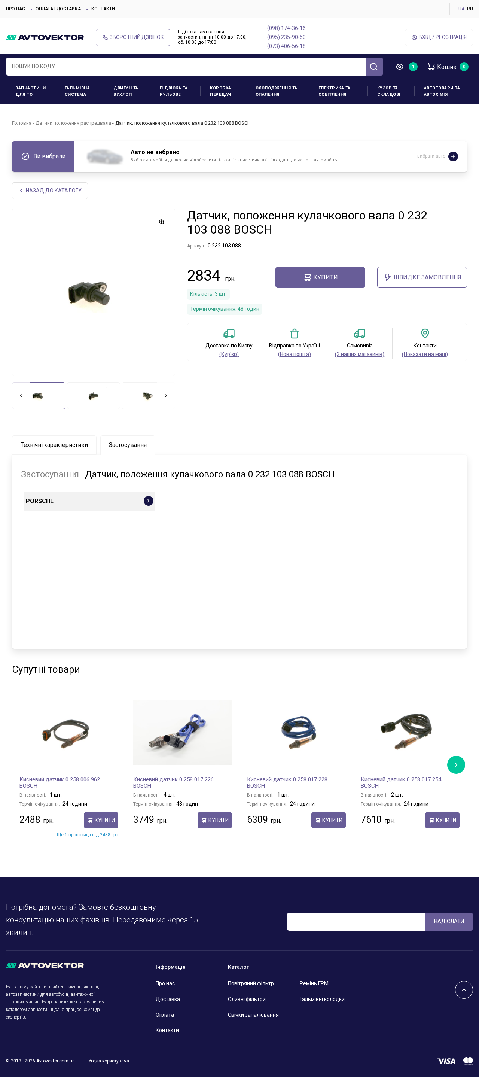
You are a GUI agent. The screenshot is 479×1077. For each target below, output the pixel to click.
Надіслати (449, 921)
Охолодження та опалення (277, 91)
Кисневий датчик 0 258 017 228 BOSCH (287, 783)
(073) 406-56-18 (286, 46)
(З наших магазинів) (359, 354)
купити (325, 277)
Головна (21, 123)
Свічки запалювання (253, 1015)
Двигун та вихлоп (125, 91)
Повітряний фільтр (251, 983)
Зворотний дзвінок (137, 37)
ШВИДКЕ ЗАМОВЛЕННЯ (427, 277)
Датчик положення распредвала (73, 123)
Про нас (15, 9)
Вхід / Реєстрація (443, 37)
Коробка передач (220, 91)
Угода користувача (108, 1061)
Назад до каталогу (54, 191)
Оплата (165, 1015)
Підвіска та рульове (174, 91)
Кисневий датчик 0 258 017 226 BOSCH (173, 783)
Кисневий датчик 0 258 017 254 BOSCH (401, 783)
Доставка (168, 999)
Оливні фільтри (247, 999)
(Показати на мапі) (425, 354)
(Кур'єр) (229, 354)
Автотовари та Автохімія (442, 91)
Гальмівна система (77, 91)
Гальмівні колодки (322, 999)
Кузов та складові (388, 91)
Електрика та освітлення (334, 91)
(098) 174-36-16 (286, 28)
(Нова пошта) (294, 354)
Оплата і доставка (58, 9)
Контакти (103, 9)
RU (470, 9)
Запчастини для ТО (30, 91)
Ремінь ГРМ (314, 983)
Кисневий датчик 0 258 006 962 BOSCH (59, 783)
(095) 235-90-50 (286, 37)
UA (461, 9)
